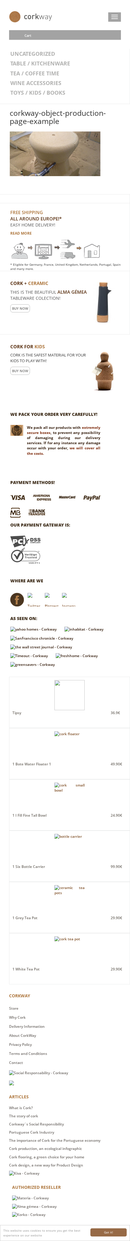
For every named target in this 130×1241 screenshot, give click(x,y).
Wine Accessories (35, 83)
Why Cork (17, 1017)
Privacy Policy (20, 1044)
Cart (27, 35)
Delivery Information (27, 1026)
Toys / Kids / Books (37, 92)
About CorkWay (22, 1035)
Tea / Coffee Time (34, 73)
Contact (16, 1062)
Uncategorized (32, 53)
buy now (20, 308)
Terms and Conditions (28, 1053)
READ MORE (21, 233)
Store (13, 1008)
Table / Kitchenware (40, 63)
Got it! (108, 1232)
